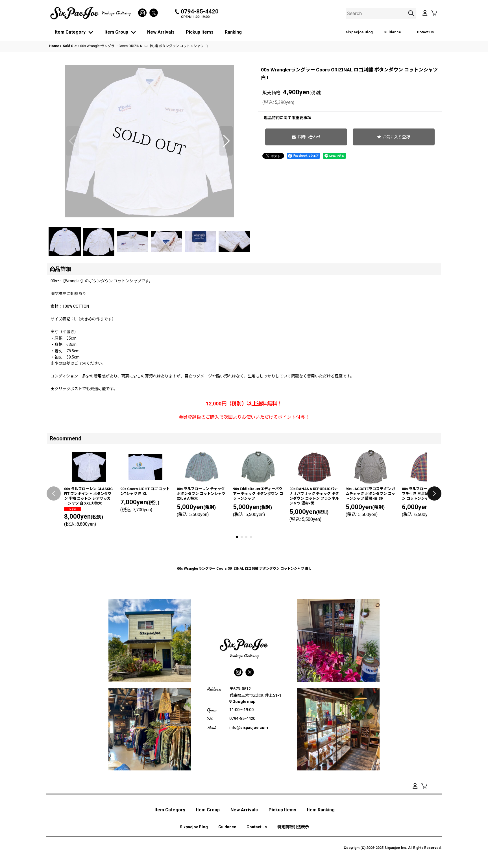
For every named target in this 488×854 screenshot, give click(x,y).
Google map (243, 701)
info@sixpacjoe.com (248, 727)
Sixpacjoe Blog (359, 32)
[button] (72, 141)
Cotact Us (425, 32)
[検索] (412, 13)
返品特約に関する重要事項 (287, 117)
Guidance (392, 32)
